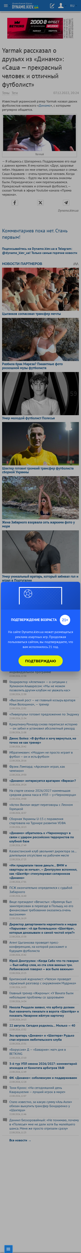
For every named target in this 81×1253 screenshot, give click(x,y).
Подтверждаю (40, 661)
